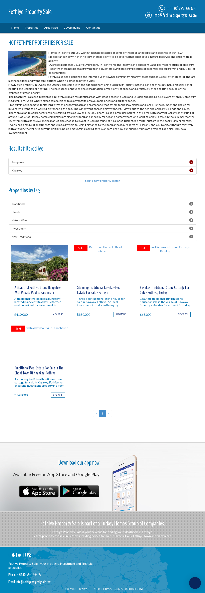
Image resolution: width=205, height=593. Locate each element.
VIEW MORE (58, 314)
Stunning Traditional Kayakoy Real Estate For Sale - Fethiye (99, 289)
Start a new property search (102, 180)
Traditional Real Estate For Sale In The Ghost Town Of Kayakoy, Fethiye (38, 370)
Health (102, 212)
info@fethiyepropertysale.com (175, 15)
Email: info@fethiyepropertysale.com (29, 582)
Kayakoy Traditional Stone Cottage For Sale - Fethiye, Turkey (164, 289)
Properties (31, 27)
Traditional (102, 204)
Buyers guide (72, 27)
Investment (102, 228)
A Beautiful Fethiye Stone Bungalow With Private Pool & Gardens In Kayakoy (37, 292)
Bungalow (102, 162)
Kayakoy (102, 170)
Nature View (102, 220)
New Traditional (102, 236)
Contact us (93, 27)
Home (15, 27)
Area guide (51, 27)
